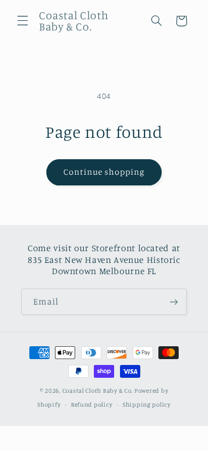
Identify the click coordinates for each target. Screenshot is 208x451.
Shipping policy (147, 404)
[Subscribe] (174, 302)
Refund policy (92, 404)
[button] (22, 21)
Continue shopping (104, 172)
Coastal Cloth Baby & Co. (97, 390)
